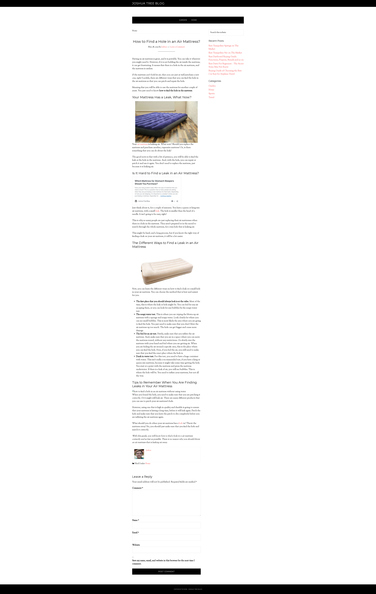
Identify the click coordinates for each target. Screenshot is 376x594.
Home (147, 463)
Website (136, 545)
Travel (211, 97)
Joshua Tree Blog (148, 3)
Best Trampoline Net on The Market (225, 52)
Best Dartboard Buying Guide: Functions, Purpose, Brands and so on (226, 58)
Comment (137, 488)
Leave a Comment (177, 47)
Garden (212, 86)
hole (181, 423)
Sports (212, 93)
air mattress (142, 144)
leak (157, 211)
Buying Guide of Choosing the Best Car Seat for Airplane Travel (225, 72)
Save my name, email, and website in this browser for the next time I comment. (163, 562)
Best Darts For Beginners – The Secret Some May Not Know (226, 65)
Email (135, 532)
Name (135, 520)
